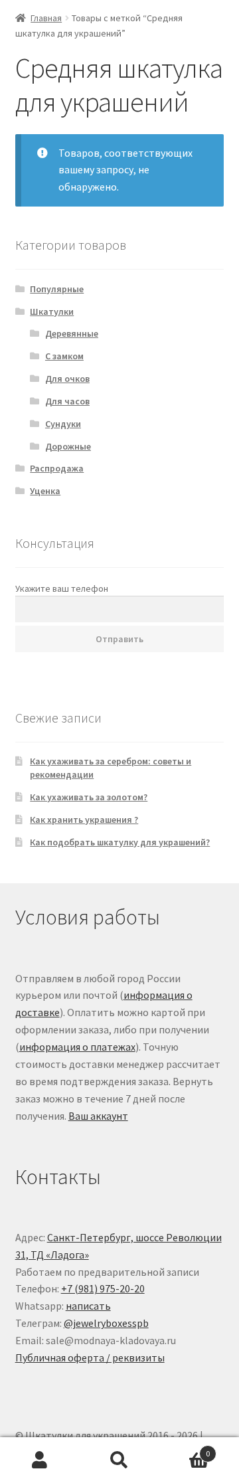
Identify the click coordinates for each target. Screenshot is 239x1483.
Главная (46, 18)
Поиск (119, 1460)
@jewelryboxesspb (106, 1323)
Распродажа (57, 468)
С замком (64, 356)
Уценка (45, 491)
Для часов (67, 401)
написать (88, 1305)
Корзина (184, 1448)
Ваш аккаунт (98, 1115)
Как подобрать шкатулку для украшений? (120, 842)
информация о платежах (77, 1046)
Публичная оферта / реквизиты (90, 1357)
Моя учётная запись (40, 1460)
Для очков (67, 379)
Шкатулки (52, 311)
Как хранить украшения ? (84, 820)
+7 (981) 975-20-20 (103, 1288)
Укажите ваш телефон (61, 588)
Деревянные (71, 333)
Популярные (57, 289)
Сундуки (63, 424)
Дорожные (68, 446)
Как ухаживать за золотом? (88, 797)
